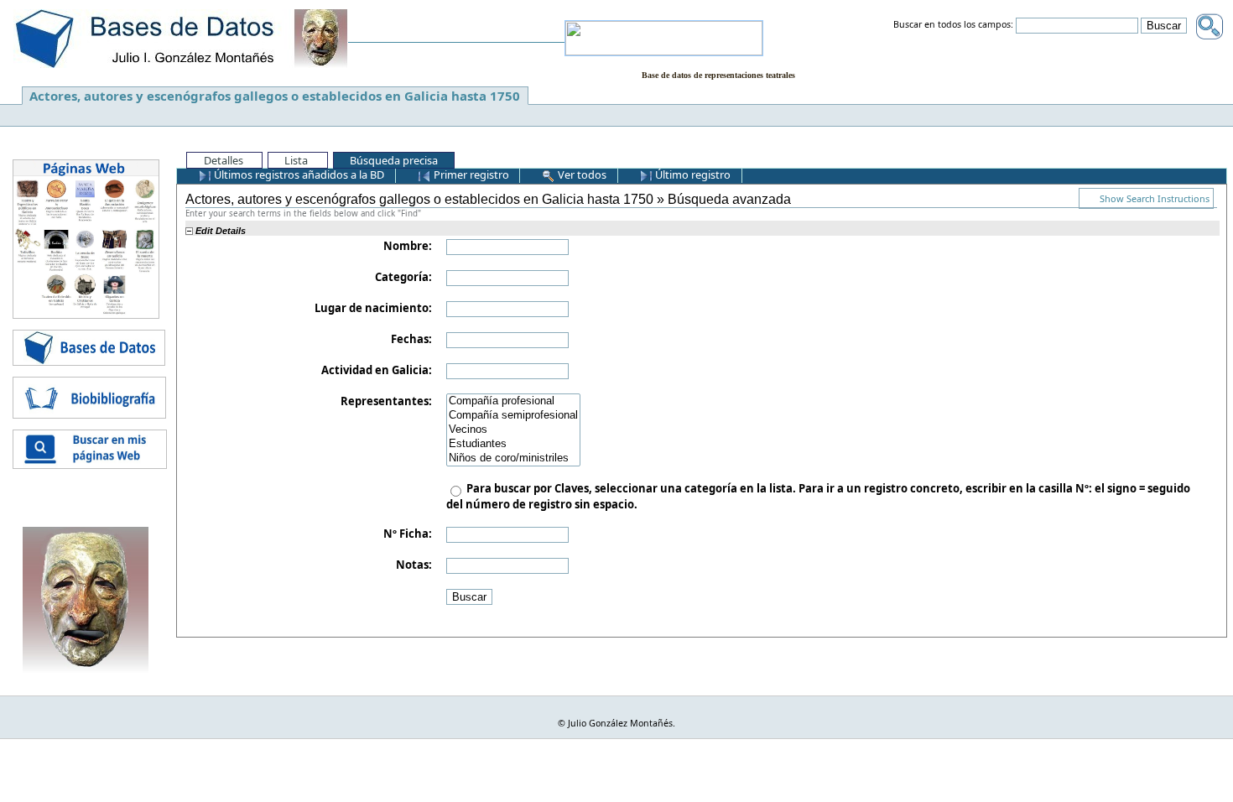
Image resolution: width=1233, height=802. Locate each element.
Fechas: (411, 338)
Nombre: (407, 245)
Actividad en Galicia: (376, 370)
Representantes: (386, 401)
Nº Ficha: (407, 533)
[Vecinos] (513, 430)
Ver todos (580, 174)
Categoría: (403, 276)
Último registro (692, 174)
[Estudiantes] (513, 444)
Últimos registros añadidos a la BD (297, 174)
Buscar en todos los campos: (953, 25)
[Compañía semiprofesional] (513, 416)
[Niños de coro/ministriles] (513, 458)
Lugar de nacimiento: (373, 307)
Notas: (414, 564)
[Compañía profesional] (513, 401)
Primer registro (470, 174)
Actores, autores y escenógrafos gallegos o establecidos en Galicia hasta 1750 (274, 95)
